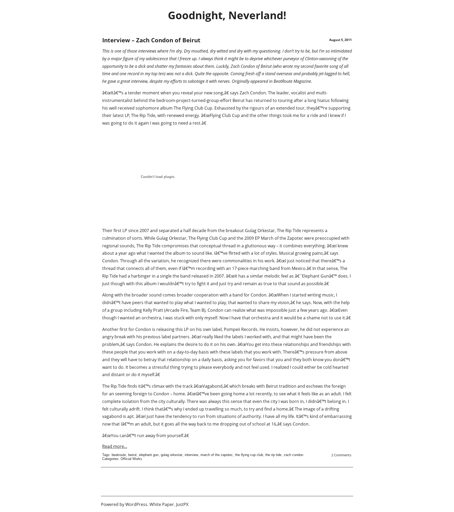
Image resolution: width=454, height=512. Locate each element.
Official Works (131, 459)
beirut (132, 455)
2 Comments (341, 455)
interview (191, 455)
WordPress (136, 504)
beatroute (119, 455)
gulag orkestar (171, 455)
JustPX (182, 504)
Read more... (114, 446)
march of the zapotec (216, 455)
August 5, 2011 (340, 40)
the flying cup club (249, 455)
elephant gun (148, 455)
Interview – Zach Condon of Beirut (151, 40)
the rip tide (273, 455)
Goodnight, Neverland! (227, 15)
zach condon (293, 455)
